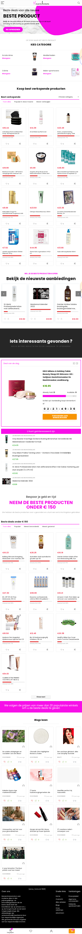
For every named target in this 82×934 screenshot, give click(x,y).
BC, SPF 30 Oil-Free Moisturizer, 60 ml (9, 598)
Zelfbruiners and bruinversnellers (23, 436)
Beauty (59, 757)
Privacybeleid (73, 896)
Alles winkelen (61, 902)
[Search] (78, 3)
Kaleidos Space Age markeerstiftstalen (9, 791)
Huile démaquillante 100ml (66, 252)
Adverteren (60, 913)
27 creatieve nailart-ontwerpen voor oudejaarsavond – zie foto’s (67, 831)
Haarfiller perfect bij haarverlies (64, 791)
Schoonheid (6, 757)
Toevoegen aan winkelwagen (60, 419)
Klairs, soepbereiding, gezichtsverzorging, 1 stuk (66, 132)
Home (58, 896)
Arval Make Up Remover (38, 132)
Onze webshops (59, 909)
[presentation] (3, 293)
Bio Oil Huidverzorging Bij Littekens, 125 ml (39, 638)
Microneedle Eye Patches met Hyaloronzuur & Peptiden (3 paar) (67, 173)
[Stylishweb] (23, 747)
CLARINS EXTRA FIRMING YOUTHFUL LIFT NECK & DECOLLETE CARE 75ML (10, 680)
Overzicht (59, 899)
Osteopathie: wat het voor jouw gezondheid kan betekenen (12, 831)
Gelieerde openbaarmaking (75, 905)
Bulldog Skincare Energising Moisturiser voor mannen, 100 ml (13, 559)
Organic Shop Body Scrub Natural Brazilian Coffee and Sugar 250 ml (39, 173)
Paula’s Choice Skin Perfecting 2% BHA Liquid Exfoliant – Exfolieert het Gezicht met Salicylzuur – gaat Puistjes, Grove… (58, 377)
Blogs (58, 905)
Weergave (6, 58)
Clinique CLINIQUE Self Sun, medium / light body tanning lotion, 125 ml (66, 307)
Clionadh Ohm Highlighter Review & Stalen (39, 753)
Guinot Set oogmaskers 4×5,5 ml (40, 252)
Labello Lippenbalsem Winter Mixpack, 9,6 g (12, 252)
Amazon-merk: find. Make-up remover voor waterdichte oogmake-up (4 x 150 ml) (68, 599)
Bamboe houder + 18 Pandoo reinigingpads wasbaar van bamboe (12, 173)
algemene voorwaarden (73, 900)
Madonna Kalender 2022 (12, 305)
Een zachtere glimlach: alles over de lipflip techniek (67, 753)
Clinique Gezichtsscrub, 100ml (40, 212)
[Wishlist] (30, 931)
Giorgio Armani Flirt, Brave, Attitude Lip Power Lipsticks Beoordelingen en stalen (40, 831)
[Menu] (2, 3)
